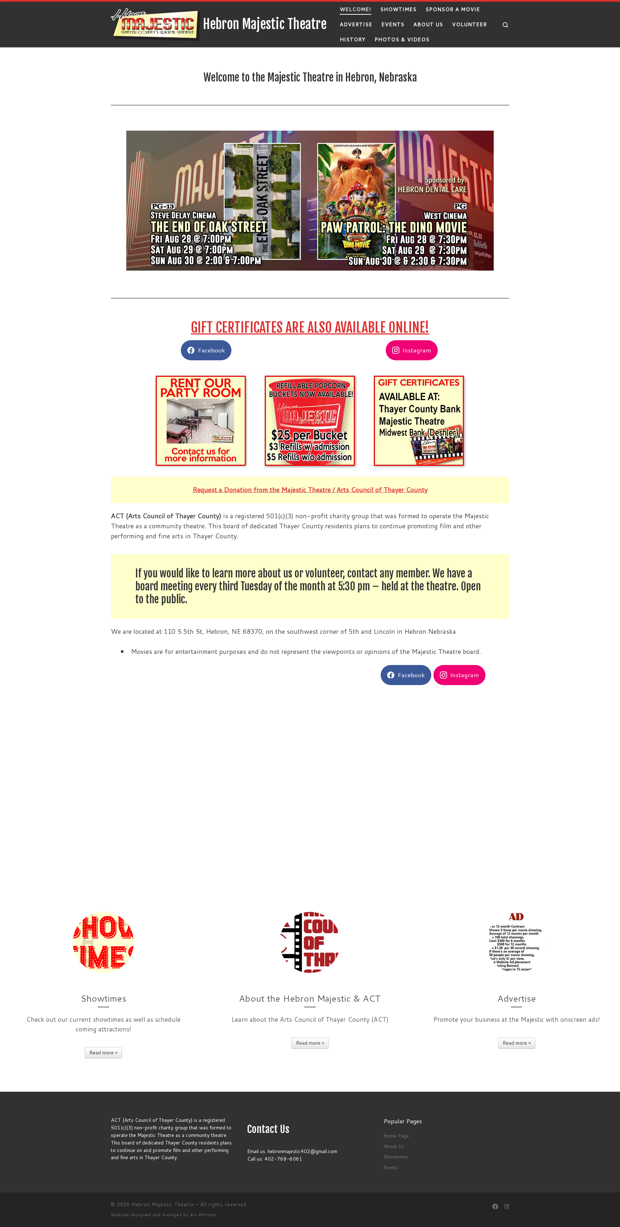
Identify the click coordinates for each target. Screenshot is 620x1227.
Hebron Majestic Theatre (163, 1204)
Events (391, 1167)
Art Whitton (203, 1215)
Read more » (103, 1052)
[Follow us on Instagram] (506, 1206)
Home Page (396, 1135)
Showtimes (396, 1156)
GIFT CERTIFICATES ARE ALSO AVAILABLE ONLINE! (310, 327)
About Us (394, 1146)
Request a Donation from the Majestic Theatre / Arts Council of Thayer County (310, 489)
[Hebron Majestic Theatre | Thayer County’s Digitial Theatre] (156, 24)
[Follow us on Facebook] (495, 1206)
